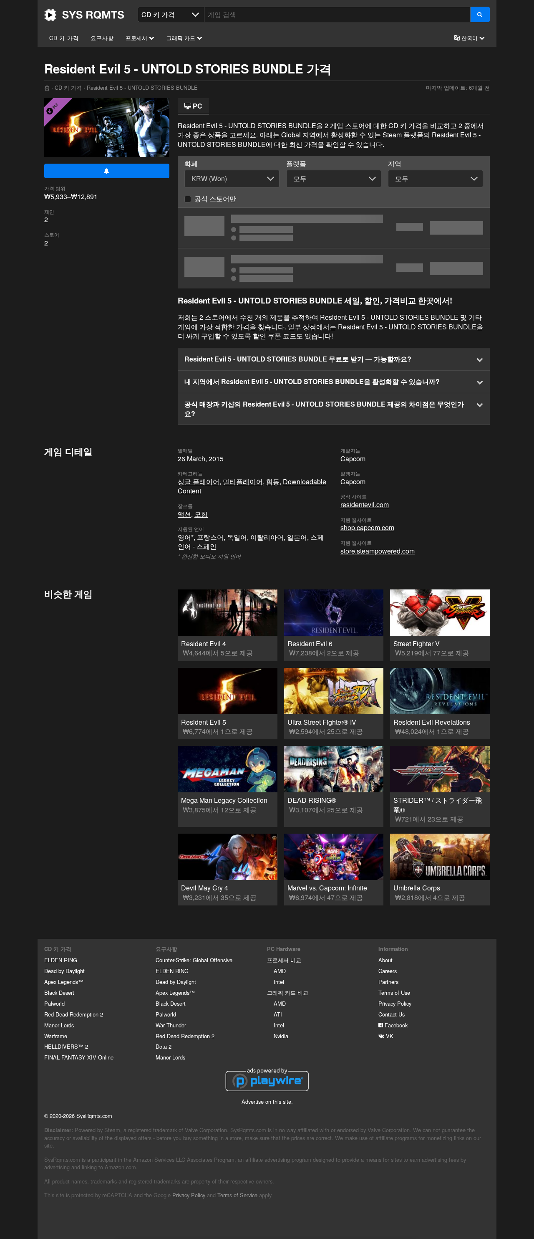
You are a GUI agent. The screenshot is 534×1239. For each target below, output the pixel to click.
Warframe (55, 1036)
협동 (273, 481)
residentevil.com (364, 504)
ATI (278, 1014)
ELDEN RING (60, 960)
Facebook (395, 1025)
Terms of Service (237, 1195)
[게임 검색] (480, 14)
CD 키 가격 (64, 38)
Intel (279, 982)
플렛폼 (296, 163)
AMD (280, 971)
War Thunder (171, 1025)
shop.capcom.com (367, 527)
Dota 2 (163, 1046)
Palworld (54, 1003)
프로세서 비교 (284, 960)
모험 (201, 514)
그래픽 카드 (181, 38)
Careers (387, 971)
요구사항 (102, 38)
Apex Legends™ (63, 982)
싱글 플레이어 (198, 481)
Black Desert (59, 992)
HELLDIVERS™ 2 (66, 1046)
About (385, 960)
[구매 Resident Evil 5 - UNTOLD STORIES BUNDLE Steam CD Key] (334, 228)
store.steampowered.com (377, 551)
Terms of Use (394, 992)
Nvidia (281, 1036)
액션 (184, 514)
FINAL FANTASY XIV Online (78, 1057)
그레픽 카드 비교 (287, 992)
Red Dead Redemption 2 (73, 1014)
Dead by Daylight (64, 971)
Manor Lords (59, 1025)
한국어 (469, 38)
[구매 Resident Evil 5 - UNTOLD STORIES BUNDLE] (334, 268)
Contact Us (391, 1014)
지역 (394, 163)
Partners (388, 982)
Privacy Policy (394, 1003)
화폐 (191, 163)
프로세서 (137, 38)
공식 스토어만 (215, 198)
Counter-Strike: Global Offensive (194, 960)
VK (388, 1036)
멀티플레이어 (243, 481)
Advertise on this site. (267, 1101)
